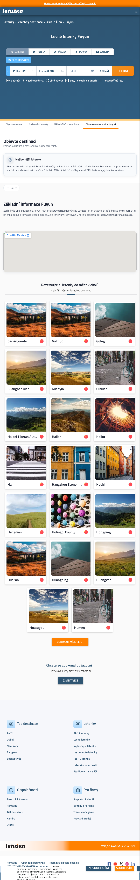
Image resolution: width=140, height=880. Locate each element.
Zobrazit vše (14, 759)
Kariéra (11, 818)
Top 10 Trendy (81, 759)
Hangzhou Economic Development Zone (67, 484)
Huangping (60, 580)
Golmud (57, 341)
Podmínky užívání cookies (64, 862)
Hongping (103, 532)
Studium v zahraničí (85, 771)
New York (12, 746)
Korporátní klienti (83, 799)
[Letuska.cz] (13, 11)
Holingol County (63, 532)
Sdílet (14, 188)
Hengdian (15, 532)
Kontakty (12, 806)
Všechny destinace (30, 22)
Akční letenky (81, 733)
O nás (10, 825)
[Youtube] (115, 864)
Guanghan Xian (18, 389)
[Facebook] (109, 864)
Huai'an (13, 580)
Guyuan (101, 389)
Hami (11, 484)
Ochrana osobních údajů (21, 865)
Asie (49, 22)
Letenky (8, 22)
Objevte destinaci (14, 124)
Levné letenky (81, 739)
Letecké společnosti (85, 765)
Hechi (100, 484)
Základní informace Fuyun (67, 124)
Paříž (10, 733)
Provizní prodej (82, 818)
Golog (100, 341)
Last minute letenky (85, 752)
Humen (79, 627)
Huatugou (37, 627)
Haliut (100, 436)
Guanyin (58, 389)
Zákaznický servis (17, 799)
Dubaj (10, 739)
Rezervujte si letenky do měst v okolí (69, 284)
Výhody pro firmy (83, 806)
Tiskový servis (15, 812)
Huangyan (103, 580)
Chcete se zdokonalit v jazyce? (101, 124)
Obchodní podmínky (33, 862)
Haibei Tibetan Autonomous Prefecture (23, 436)
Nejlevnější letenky (38, 124)
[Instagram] (127, 864)
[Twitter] (121, 864)
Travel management (84, 812)
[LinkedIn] (133, 864)
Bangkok (12, 752)
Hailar (56, 436)
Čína (59, 22)
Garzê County (17, 341)
